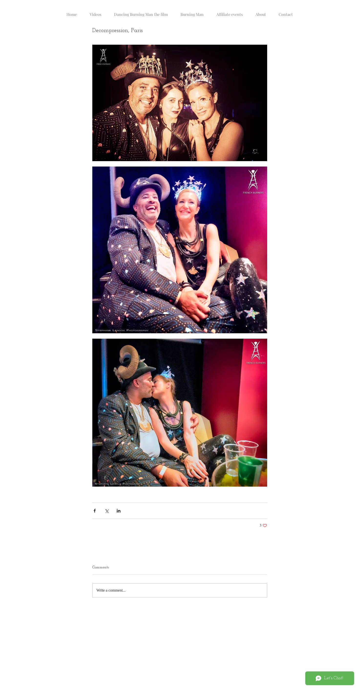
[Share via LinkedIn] (118, 510)
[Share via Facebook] (94, 510)
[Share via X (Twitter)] (106, 510)
